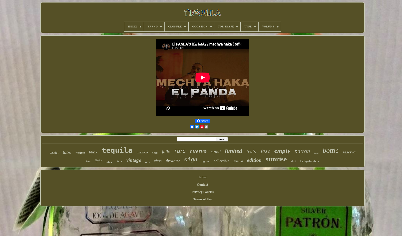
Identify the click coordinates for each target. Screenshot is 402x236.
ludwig (109, 162)
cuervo (198, 151)
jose (265, 150)
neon (155, 152)
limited (233, 150)
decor (119, 161)
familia (238, 161)
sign (190, 160)
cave (147, 162)
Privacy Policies (203, 191)
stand (216, 151)
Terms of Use (202, 199)
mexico (142, 152)
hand (316, 153)
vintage (133, 160)
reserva (349, 152)
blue (88, 161)
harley (67, 152)
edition (254, 160)
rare (180, 150)
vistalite (80, 152)
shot (293, 161)
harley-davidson (309, 161)
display (54, 152)
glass (158, 161)
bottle (331, 150)
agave (206, 161)
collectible (221, 161)
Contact (202, 184)
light (98, 161)
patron (302, 151)
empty (282, 150)
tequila (117, 150)
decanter (173, 160)
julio (166, 151)
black (93, 152)
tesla (251, 151)
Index (202, 177)
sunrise (276, 159)
